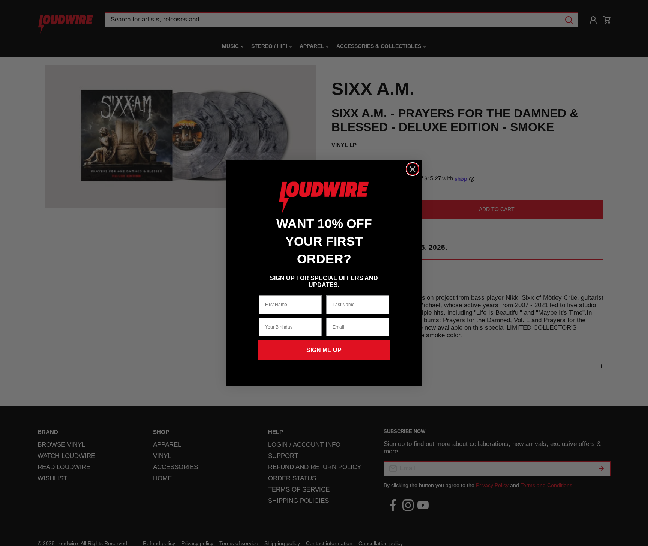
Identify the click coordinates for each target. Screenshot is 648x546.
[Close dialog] (412, 169)
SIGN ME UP (324, 350)
